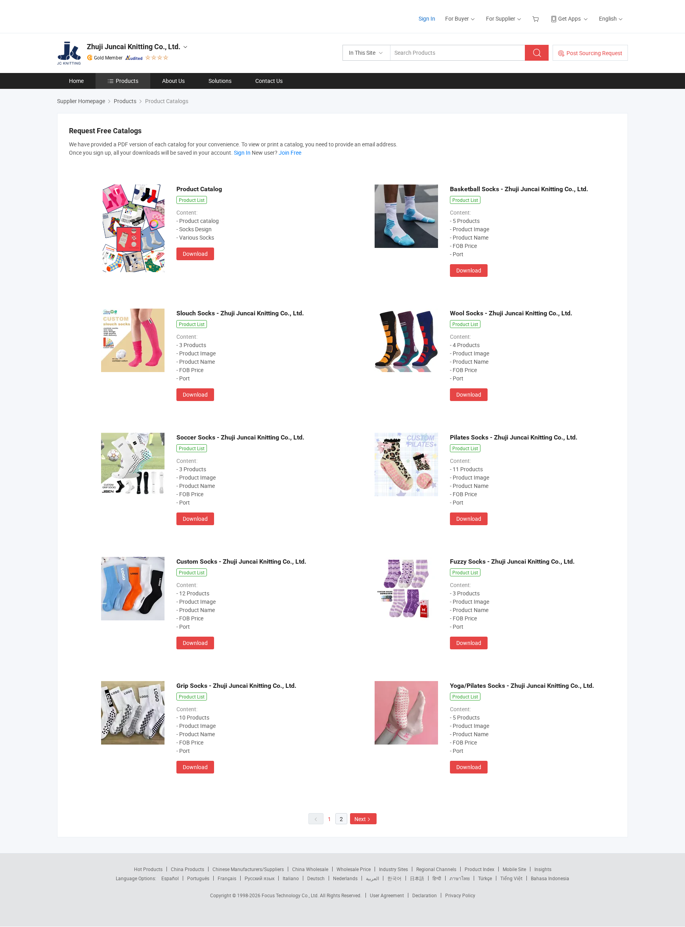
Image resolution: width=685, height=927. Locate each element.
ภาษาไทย (460, 878)
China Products (187, 869)
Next (360, 819)
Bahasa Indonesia (550, 878)
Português (198, 878)
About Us (173, 80)
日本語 (417, 878)
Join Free (290, 152)
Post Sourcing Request (594, 53)
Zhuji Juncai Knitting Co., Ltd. (133, 46)
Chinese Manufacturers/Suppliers (248, 869)
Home (76, 80)
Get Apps (569, 18)
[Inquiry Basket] (536, 18)
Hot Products (148, 869)
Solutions (220, 80)
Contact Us (269, 80)
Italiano (291, 878)
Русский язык (259, 878)
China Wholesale (310, 869)
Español (170, 878)
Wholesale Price (354, 869)
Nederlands (345, 878)
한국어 (394, 878)
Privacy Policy (460, 895)
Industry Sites (393, 869)
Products (127, 80)
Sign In (427, 18)
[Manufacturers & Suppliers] (108, 15)
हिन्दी (436, 878)
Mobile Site (514, 869)
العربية (372, 878)
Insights (542, 869)
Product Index (479, 869)
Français (227, 878)
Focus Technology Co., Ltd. (291, 895)
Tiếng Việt (511, 878)
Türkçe (485, 878)
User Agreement (387, 895)
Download (195, 253)
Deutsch (316, 878)
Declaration (424, 895)
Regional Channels (436, 869)
